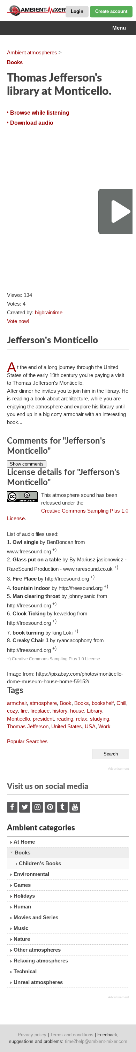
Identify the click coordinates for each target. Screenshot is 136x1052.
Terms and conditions (71, 1034)
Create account (111, 11)
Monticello (18, 719)
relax (81, 719)
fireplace (40, 711)
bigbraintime (48, 312)
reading (64, 719)
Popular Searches (27, 741)
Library (94, 711)
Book (65, 703)
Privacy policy (32, 1034)
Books (81, 703)
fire (24, 711)
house (77, 711)
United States (66, 726)
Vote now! (18, 321)
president (43, 719)
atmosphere (43, 703)
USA (90, 726)
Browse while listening (39, 113)
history (59, 711)
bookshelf (103, 703)
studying (99, 719)
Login (77, 11)
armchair (17, 703)
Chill (121, 703)
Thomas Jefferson (27, 726)
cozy (12, 711)
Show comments (27, 464)
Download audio (31, 123)
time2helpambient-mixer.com (96, 1041)
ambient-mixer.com (42, 10)
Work (104, 726)
